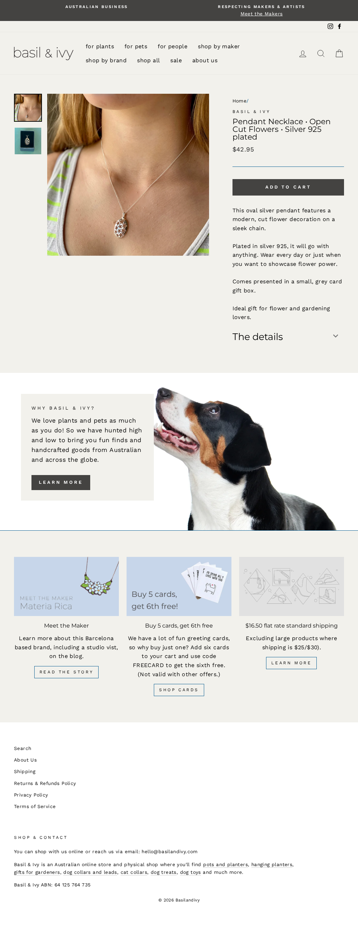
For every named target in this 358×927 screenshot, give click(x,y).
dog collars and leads (90, 872)
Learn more (61, 482)
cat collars (134, 872)
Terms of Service (35, 806)
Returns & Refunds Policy (45, 783)
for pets (135, 46)
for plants (100, 46)
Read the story (66, 672)
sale (176, 60)
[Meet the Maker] (66, 586)
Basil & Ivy (251, 111)
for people (172, 46)
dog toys (190, 872)
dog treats (164, 872)
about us (204, 60)
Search (22, 748)
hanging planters (271, 864)
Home (239, 101)
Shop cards (179, 689)
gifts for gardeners (37, 872)
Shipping (24, 771)
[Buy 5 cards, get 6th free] (179, 586)
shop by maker (219, 46)
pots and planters (225, 864)
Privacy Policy (31, 795)
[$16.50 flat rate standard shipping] (291, 586)
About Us (25, 760)
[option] (96, 6)
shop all (148, 60)
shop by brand (106, 60)
